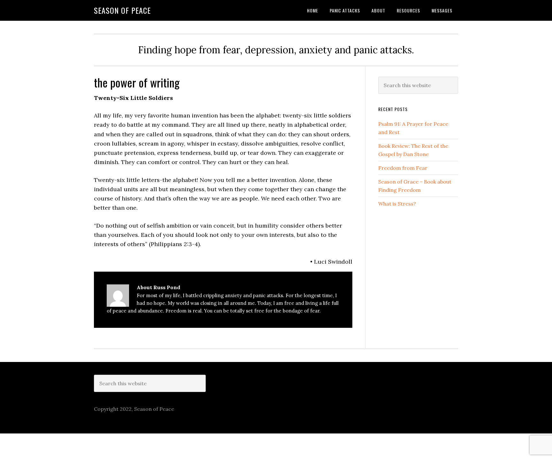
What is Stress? (397, 203)
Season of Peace (122, 10)
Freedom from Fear (402, 168)
